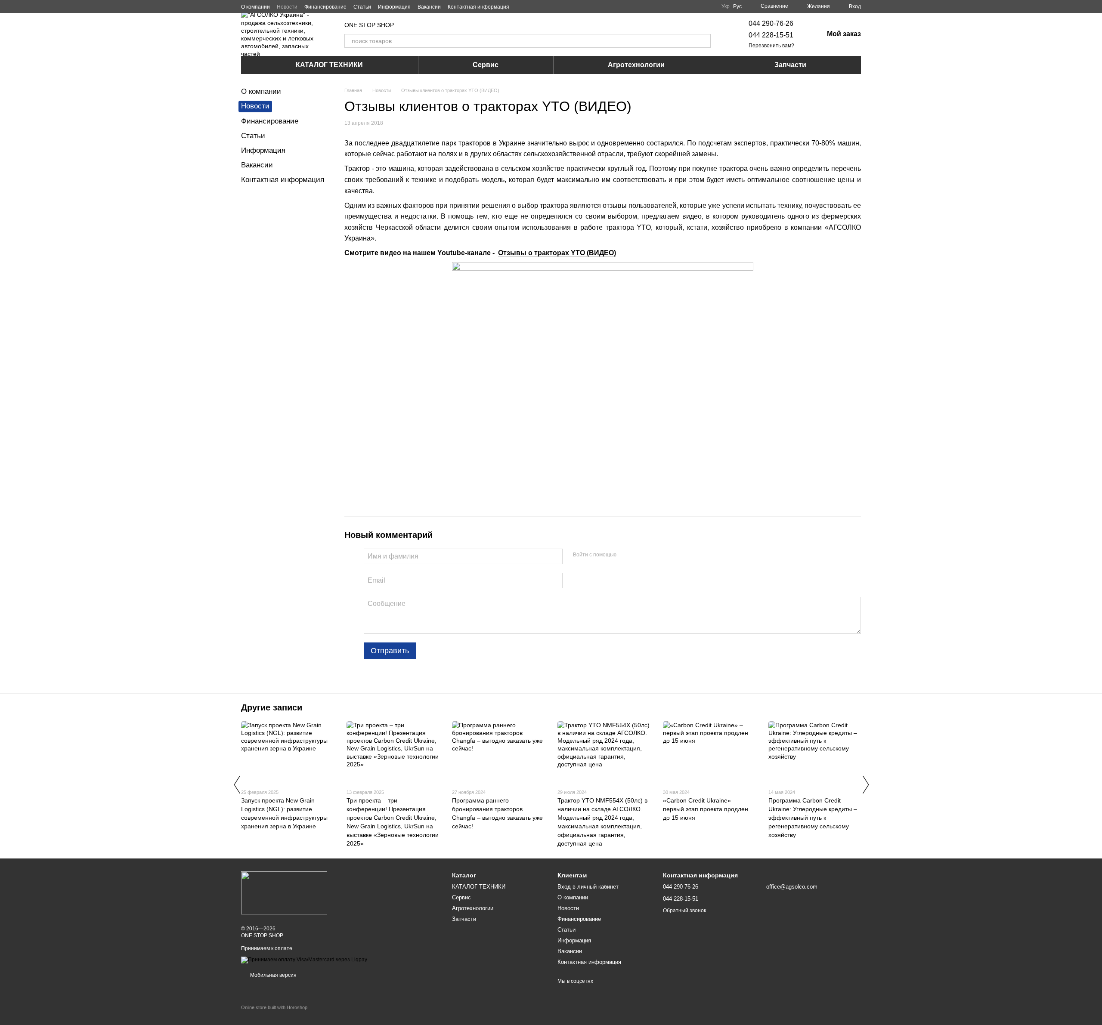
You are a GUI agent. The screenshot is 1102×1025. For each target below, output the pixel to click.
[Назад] (236, 784)
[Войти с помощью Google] (640, 555)
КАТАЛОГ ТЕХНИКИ (329, 64)
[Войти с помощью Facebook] (626, 555)
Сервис (485, 64)
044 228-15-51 (771, 35)
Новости (287, 7)
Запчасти (790, 64)
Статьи (362, 7)
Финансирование (325, 7)
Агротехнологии (636, 64)
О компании (255, 7)
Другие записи (271, 707)
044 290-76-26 (771, 23)
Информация (394, 7)
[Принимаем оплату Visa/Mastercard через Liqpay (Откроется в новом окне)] (304, 960)
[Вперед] (865, 784)
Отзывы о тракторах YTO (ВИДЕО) (557, 252)
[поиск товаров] (704, 41)
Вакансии (429, 7)
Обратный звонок (684, 911)
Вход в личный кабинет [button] (588, 886)
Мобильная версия (273, 975)
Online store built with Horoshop (274, 1007)
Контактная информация (478, 7)
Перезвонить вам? (771, 46)
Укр (725, 6)
